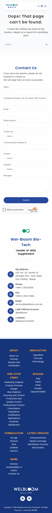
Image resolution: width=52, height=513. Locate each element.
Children (14, 447)
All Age (14, 438)
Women (14, 441)
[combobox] (23, 44)
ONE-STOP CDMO (14, 375)
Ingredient (38, 355)
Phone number (10, 120)
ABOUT (13, 350)
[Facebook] (22, 498)
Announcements (38, 438)
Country (7, 154)
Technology (38, 361)
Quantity (7, 165)
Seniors (14, 451)
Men (14, 444)
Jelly (38, 378)
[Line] (29, 498)
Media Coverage (38, 441)
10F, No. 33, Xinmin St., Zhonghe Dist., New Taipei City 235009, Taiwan (28, 275)
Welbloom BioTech (24, 321)
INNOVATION (38, 350)
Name (6, 87)
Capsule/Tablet (38, 391)
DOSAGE (38, 374)
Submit (26, 200)
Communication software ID (15, 142)
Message (7, 175)
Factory (14, 464)
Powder (38, 388)
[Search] (39, 6)
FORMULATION (14, 433)
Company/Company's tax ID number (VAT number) (25, 98)
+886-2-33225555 (24, 287)
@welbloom (21, 312)
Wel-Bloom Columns (38, 444)
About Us (14, 356)
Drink (38, 385)
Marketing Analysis (13, 382)
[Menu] (45, 6)
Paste (38, 382)
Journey (14, 359)
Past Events (38, 447)
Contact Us (14, 473)
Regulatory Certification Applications (14, 414)
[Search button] (46, 44)
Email (6, 109)
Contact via (8, 132)
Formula (38, 358)
